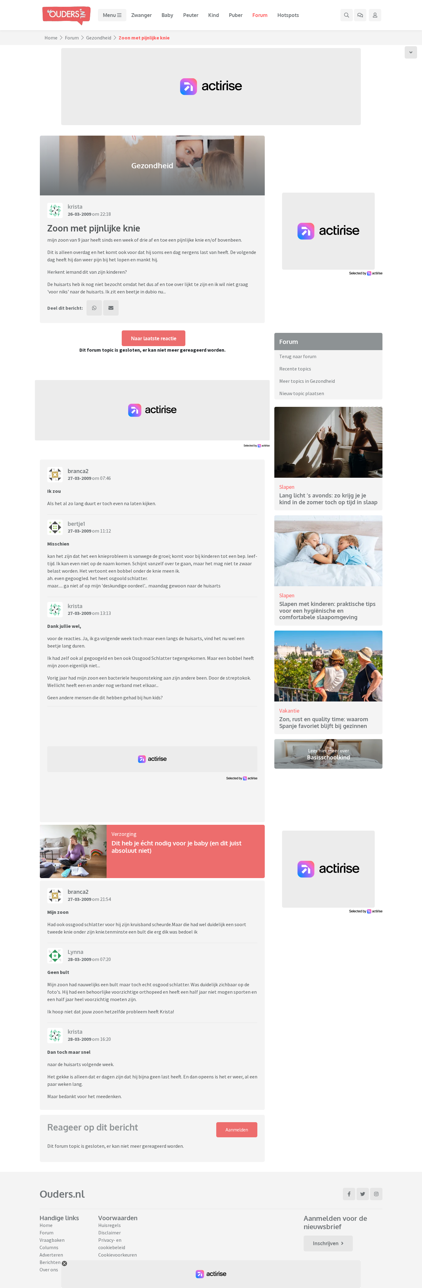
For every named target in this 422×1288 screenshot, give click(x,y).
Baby (167, 15)
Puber (236, 15)
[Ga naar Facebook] (349, 1194)
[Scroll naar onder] (411, 52)
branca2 (78, 471)
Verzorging (124, 833)
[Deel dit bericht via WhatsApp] (94, 308)
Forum (260, 15)
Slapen (286, 486)
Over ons (49, 1269)
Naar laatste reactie (153, 338)
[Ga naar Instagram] (376, 1194)
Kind (213, 15)
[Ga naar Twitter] (363, 1194)
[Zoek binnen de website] (346, 15)
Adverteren (51, 1255)
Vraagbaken (52, 1240)
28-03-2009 (79, 959)
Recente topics (295, 369)
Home (50, 38)
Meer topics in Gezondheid (307, 381)
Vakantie (289, 710)
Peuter (190, 15)
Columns (49, 1247)
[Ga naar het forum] (360, 15)
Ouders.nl (62, 1194)
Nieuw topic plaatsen (301, 393)
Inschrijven (326, 1243)
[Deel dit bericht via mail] (111, 308)
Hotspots (288, 15)
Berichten (50, 1262)
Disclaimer (109, 1232)
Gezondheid (98, 38)
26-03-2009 (79, 214)
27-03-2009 (79, 478)
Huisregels (109, 1225)
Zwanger (141, 15)
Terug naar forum (297, 356)
